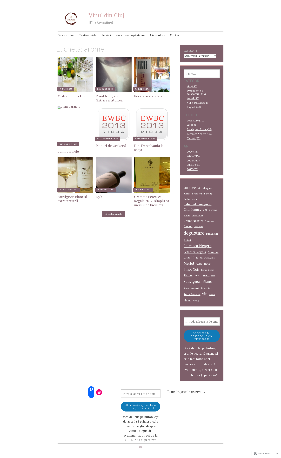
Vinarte (212, 294)
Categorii (190, 50)
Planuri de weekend (111, 145)
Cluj (205, 209)
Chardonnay (192, 209)
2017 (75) (192, 169)
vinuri (187, 300)
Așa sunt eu (157, 35)
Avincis (187, 193)
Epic (99, 196)
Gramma (213, 252)
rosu (206, 275)
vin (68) (191, 125)
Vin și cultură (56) (197, 102)
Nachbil (199, 264)
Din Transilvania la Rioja (149, 147)
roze (213, 275)
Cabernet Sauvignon (197, 204)
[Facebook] (91, 389)
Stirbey (204, 288)
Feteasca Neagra (197, 245)
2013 (194, 188)
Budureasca (190, 199)
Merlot (189, 263)
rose (198, 275)
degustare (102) (196, 120)
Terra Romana (192, 294)
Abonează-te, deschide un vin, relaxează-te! (201, 336)
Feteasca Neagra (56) (199, 134)
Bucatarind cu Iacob (149, 96)
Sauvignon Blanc (198, 281)
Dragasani (212, 233)
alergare (207, 188)
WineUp (196, 300)
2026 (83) (192, 151)
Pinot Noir (192, 269)
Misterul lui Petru (71, 96)
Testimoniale (88, 35)
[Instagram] (99, 392)
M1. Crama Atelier (207, 258)
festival (187, 240)
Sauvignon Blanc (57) (199, 129)
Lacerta (187, 258)
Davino (188, 226)
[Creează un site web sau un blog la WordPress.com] (140, 447)
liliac (195, 257)
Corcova (213, 209)
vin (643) (192, 86)
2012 (187, 188)
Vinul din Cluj (106, 15)
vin (205, 293)
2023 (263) (193, 165)
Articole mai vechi (114, 214)
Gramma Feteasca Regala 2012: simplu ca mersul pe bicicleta (151, 200)
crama (187, 215)
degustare (194, 233)
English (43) (194, 107)
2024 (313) (193, 160)
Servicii (106, 35)
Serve (187, 287)
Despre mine (66, 35)
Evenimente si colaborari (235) (196, 92)
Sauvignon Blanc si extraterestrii (72, 198)
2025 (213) (193, 156)
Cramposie (209, 221)
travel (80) (193, 98)
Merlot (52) (193, 138)
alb (199, 188)
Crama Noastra (193, 221)
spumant (195, 288)
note (207, 263)
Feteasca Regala (195, 252)
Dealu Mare (198, 227)
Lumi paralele (68, 151)
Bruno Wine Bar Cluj (202, 193)
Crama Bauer (197, 215)
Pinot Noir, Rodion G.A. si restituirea (110, 98)
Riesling (188, 275)
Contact (175, 35)
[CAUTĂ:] (202, 73)
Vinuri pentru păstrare (130, 35)
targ (210, 288)
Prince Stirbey (207, 270)
